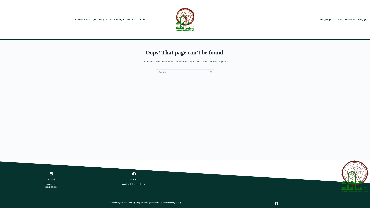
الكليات (141, 19)
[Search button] (211, 72)
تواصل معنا (325, 19)
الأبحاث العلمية (82, 19)
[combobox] (182, 72)
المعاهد (131, 19)
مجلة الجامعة (117, 19)
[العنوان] (134, 174)
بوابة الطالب (98, 19)
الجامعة (349, 19)
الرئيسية (362, 19)
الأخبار (337, 19)
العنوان (133, 179)
